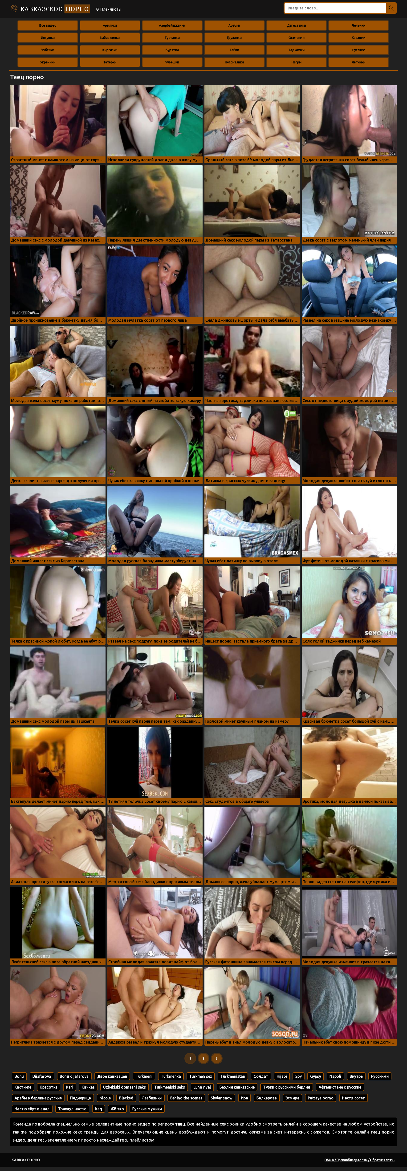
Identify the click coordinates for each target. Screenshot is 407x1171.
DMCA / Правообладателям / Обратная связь (360, 1160)
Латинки (359, 62)
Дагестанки (296, 25)
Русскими (380, 1076)
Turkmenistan (232, 1076)
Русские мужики (147, 1109)
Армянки (110, 25)
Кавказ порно (26, 1160)
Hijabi (282, 1076)
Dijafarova (42, 1076)
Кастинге (23, 1087)
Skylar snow (221, 1098)
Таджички (296, 50)
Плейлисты (110, 9)
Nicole (105, 1098)
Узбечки (47, 50)
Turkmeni (144, 1076)
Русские (358, 50)
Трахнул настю (72, 1109)
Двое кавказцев (112, 1076)
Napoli (335, 1076)
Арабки (234, 25)
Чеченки (359, 25)
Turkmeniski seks (169, 1087)
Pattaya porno (321, 1098)
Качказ (88, 1087)
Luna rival (202, 1087)
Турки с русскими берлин (286, 1087)
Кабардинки (110, 38)
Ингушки (48, 38)
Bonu (19, 1076)
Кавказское (53, 8)
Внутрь (356, 1076)
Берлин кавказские (237, 1087)
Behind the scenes (186, 1098)
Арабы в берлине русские (38, 1098)
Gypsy (315, 1076)
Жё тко (117, 1109)
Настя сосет (353, 1098)
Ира (244, 1098)
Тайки (234, 50)
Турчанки (172, 38)
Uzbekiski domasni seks (124, 1087)
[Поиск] (391, 8)
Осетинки (297, 38)
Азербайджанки (172, 25)
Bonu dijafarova (74, 1076)
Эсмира (292, 1098)
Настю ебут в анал (32, 1109)
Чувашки (172, 62)
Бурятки (172, 50)
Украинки (47, 62)
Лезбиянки (152, 1098)
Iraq (98, 1109)
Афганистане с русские (340, 1087)
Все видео (48, 25)
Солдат (261, 1076)
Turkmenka (171, 1076)
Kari (69, 1087)
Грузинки (234, 38)
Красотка (48, 1087)
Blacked (126, 1098)
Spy (298, 1076)
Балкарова (266, 1098)
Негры (297, 62)
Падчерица (80, 1098)
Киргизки (109, 50)
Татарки (110, 62)
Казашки (359, 38)
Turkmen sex (200, 1076)
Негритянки (234, 62)
